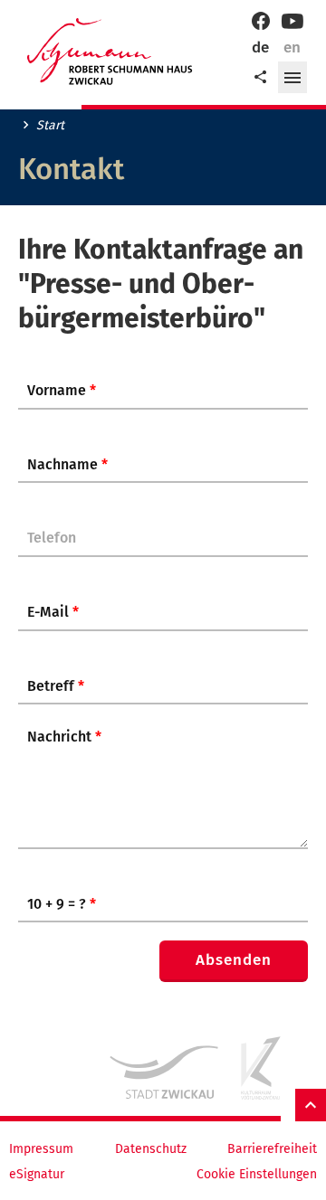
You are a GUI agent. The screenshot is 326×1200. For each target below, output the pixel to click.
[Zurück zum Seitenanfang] (310, 1105)
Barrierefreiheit (272, 1149)
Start (50, 125)
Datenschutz (151, 1149)
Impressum (41, 1149)
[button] (292, 77)
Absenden (234, 959)
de (260, 47)
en (292, 47)
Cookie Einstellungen (257, 1174)
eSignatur (36, 1174)
